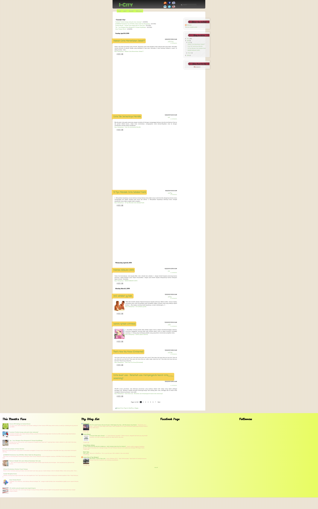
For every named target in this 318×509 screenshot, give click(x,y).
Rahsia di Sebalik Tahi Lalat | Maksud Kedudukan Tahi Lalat (25, 461)
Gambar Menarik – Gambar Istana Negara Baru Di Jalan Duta (130, 25)
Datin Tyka (86, 452)
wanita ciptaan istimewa (124, 323)
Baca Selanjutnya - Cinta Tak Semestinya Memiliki (128, 127)
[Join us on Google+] (174, 4)
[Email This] (117, 54)
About (125, 10)
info (168, 296)
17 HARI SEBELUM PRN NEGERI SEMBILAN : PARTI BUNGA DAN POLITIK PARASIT (104, 446)
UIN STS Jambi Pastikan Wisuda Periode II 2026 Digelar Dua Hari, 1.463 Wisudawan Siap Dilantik (113, 425)
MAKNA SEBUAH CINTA (123, 270)
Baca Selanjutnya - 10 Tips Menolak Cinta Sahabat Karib (129, 202)
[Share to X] (121, 54)
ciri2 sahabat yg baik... (123, 296)
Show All (156, 467)
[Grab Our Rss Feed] (165, 4)
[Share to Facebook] (122, 54)
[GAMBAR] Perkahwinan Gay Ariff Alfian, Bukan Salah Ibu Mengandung (132, 23)
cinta (172, 41)
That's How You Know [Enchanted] (128, 351)
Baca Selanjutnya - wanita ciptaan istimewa (136, 334)
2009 (188, 40)
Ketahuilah (86, 423)
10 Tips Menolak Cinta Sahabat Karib (129, 192)
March (189, 53)
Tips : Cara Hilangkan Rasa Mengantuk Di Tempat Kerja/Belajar (130, 27)
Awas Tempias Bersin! (120, 29)
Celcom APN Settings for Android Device (19, 424)
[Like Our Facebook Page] (169, 4)
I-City (126, 5)
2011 (188, 38)
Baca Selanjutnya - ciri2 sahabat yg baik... (136, 306)
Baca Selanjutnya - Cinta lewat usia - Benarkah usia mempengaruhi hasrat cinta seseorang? (139, 393)
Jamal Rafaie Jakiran (89, 445)
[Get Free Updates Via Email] (165, 8)
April (189, 42)
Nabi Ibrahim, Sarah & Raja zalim (98, 458)
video (171, 352)
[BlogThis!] (119, 54)
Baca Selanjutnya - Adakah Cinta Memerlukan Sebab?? (129, 51)
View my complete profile (191, 27)
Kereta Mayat (87, 434)
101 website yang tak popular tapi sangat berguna (22, 488)
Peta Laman (139, 10)
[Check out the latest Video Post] (174, 8)
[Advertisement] (145, 83)
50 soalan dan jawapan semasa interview (13, 448)
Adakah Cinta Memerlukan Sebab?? (129, 40)
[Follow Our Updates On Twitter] (169, 8)
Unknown (189, 25)
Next (159, 402)
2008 (188, 55)
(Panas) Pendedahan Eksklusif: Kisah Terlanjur (15, 469)
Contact (131, 10)
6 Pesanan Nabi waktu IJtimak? (97, 435)
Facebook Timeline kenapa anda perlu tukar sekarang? (128, 22)
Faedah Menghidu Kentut (10, 473)
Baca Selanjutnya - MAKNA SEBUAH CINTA (126, 280)
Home (119, 10)
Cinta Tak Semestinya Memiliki (127, 116)
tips (171, 193)
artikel (169, 41)
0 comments (173, 43)
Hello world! (86, 453)
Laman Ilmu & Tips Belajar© (91, 457)
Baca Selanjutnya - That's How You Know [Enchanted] (129, 362)
